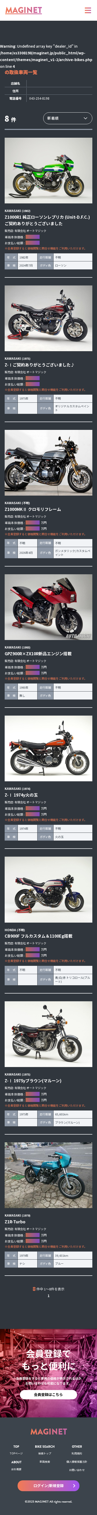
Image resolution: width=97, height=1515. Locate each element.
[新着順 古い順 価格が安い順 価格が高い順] (67, 118)
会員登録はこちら (48, 1394)
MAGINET (23, 10)
